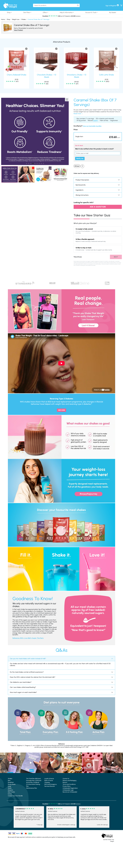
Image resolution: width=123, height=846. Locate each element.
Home (3, 19)
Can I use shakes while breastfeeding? (23, 687)
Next (116, 257)
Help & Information (66, 12)
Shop (9, 12)
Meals (9, 788)
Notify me (79, 158)
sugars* (95, 120)
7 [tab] (39, 163)
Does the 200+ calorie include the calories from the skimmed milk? (32, 677)
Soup (9, 786)
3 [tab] (30, 163)
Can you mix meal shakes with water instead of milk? (28, 658)
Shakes (23, 19)
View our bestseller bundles (92, 126)
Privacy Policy (66, 786)
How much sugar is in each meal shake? (23, 692)
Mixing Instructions (82, 195)
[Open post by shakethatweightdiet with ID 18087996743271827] (51, 763)
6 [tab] (37, 163)
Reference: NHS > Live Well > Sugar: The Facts (28, 638)
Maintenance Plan (31, 788)
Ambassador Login (68, 790)
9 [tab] (43, 163)
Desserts (10, 790)
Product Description (82, 180)
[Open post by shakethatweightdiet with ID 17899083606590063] (72, 763)
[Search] (78, 5)
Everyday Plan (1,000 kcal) (33, 780)
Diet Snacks (11, 792)
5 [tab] (35, 163)
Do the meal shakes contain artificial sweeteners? (27, 672)
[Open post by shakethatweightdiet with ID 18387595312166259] (92, 763)
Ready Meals (11, 784)
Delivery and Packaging (69, 780)
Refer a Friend (48, 780)
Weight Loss (15, 19)
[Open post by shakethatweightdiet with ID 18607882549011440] (30, 763)
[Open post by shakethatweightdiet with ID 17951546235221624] (113, 763)
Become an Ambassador (70, 792)
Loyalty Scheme (49, 778)
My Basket (112, 12)
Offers (45, 12)
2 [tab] (28, 163)
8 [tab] (41, 163)
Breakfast (11, 782)
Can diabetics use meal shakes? (20, 682)
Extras (10, 794)
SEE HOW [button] (61, 410)
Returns (65, 782)
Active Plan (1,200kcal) (32, 782)
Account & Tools (90, 12)
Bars (9, 780)
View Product (18, 30)
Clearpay (47, 782)
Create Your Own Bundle (15, 796)
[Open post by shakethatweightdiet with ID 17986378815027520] (10, 763)
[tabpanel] (35, 131)
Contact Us (66, 778)
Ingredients (79, 190)
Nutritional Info (81, 185)
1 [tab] (26, 163)
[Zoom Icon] (35, 131)
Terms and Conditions (69, 784)
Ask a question (98, 207)
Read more (77, 113)
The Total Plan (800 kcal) (33, 778)
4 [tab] (32, 163)
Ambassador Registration (70, 788)
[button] (98, 136)
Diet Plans (26, 12)
